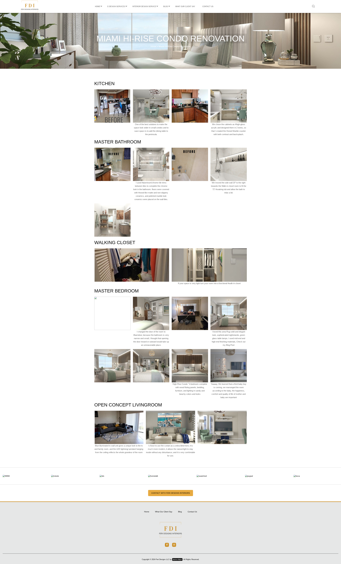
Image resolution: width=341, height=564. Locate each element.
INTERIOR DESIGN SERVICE (144, 6)
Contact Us (207, 6)
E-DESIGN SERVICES (116, 6)
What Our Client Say (185, 6)
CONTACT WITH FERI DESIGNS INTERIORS (170, 493)
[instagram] (174, 545)
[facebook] (167, 545)
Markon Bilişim (177, 559)
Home (153, 46)
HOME (97, 6)
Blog (165, 6)
